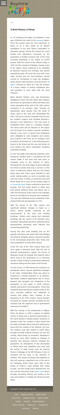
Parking (18, 401)
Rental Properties (38, 401)
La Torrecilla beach (17, 184)
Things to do (31, 405)
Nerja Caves (39, 371)
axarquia (40, 40)
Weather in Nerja (29, 398)
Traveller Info (43, 405)
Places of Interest (18, 405)
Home (16, 394)
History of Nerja (43, 398)
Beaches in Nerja (27, 394)
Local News (26, 408)
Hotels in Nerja (41, 394)
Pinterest (36, 408)
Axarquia (27, 401)
